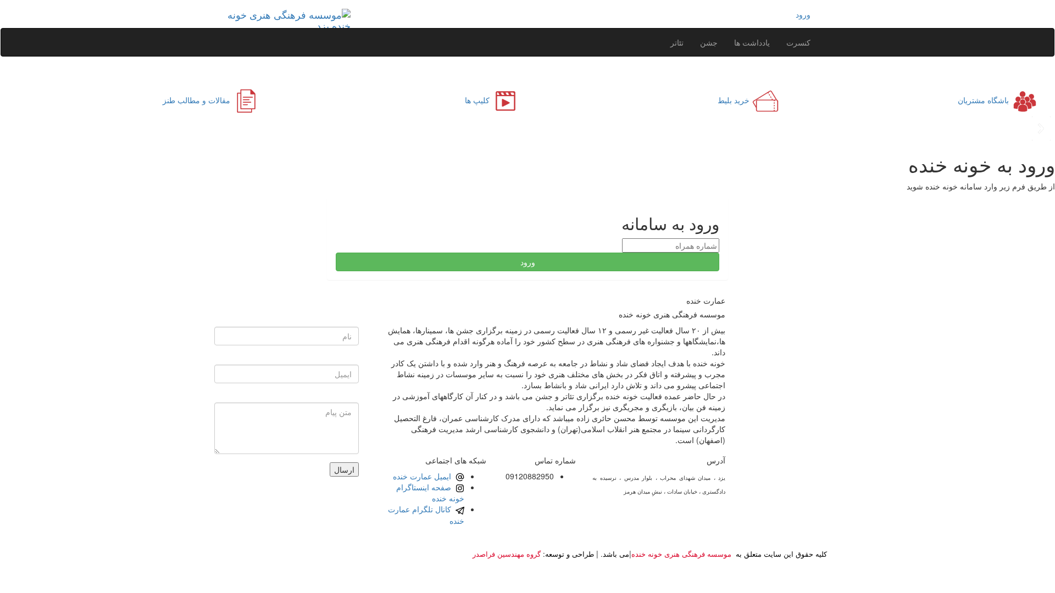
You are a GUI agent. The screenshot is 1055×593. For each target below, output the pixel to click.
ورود (803, 14)
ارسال (344, 469)
